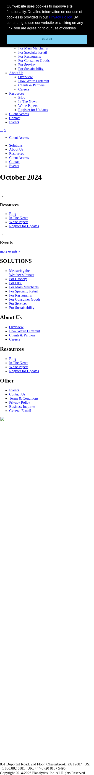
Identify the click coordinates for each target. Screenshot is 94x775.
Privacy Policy (19, 402)
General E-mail (20, 411)
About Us (16, 73)
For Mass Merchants (33, 48)
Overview (25, 77)
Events (14, 122)
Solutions (16, 145)
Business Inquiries (22, 406)
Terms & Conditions (23, 398)
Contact (14, 118)
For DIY (15, 283)
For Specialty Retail (32, 52)
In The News (27, 101)
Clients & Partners (31, 85)
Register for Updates (33, 110)
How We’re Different (33, 81)
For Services (27, 65)
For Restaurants (29, 56)
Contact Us (17, 394)
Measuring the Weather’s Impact (21, 273)
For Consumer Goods (34, 60)
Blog (21, 97)
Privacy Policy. (61, 17)
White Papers (27, 106)
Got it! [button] (47, 39)
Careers (23, 89)
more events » (10, 251)
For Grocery (18, 279)
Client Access (19, 114)
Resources (16, 93)
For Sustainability (31, 69)
